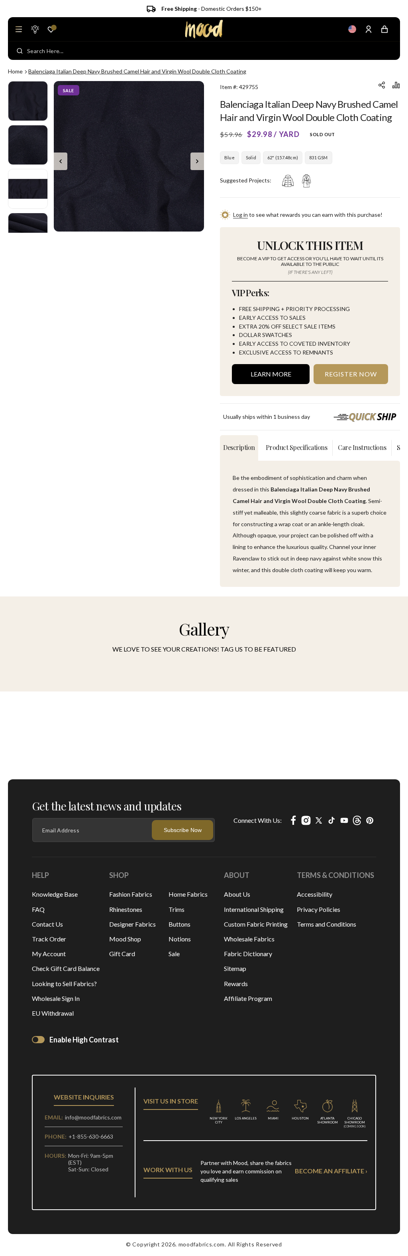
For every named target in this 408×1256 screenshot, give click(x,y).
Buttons (179, 924)
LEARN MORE (271, 374)
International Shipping (254, 909)
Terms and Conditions (326, 924)
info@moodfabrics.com (93, 1117)
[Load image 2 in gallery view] (28, 145)
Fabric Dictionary (248, 953)
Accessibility (314, 894)
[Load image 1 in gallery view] (28, 101)
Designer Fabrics (132, 924)
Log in (240, 214)
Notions (180, 939)
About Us (237, 894)
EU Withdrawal (53, 1013)
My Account (49, 953)
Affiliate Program (248, 998)
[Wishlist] (51, 30)
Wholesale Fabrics (249, 939)
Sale (174, 953)
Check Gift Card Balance (66, 968)
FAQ (38, 909)
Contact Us (47, 924)
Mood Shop (125, 939)
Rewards (236, 983)
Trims (176, 909)
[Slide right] (197, 161)
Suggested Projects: (245, 180)
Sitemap (235, 968)
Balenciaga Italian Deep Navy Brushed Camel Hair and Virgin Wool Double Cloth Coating (137, 71)
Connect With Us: (257, 820)
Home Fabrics (188, 894)
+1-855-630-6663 (91, 1136)
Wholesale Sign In (56, 998)
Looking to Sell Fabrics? (64, 983)
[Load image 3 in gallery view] (28, 189)
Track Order (49, 939)
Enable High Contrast (84, 1039)
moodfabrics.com (201, 1244)
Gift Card (122, 953)
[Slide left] (60, 161)
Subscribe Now (183, 830)
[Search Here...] (20, 50)
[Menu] (19, 29)
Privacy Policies (318, 909)
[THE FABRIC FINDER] (35, 29)
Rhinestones (125, 909)
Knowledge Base (55, 894)
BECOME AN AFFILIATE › (331, 1171)
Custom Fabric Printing (256, 924)
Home (15, 71)
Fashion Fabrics (130, 894)
